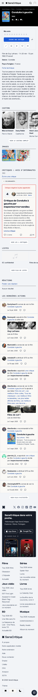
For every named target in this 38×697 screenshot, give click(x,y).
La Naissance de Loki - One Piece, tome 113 (8, 624)
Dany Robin (20, 131)
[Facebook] (18, 508)
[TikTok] (26, 508)
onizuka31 (11, 358)
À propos (5, 642)
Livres (23, 584)
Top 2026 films (7, 568)
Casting (6, 108)
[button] (34, 3)
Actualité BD (7, 630)
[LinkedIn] (30, 508)
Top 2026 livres (26, 589)
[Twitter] (14, 508)
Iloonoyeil (11, 317)
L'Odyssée (6, 575)
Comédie (19, 9)
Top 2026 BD (7, 616)
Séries (23, 563)
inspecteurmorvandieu (24, 193)
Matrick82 (11, 345)
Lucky (22, 574)
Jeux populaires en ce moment (9, 606)
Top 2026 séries (26, 567)
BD (3, 611)
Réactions (7, 280)
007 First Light (7, 594)
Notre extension (8, 650)
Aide (3, 653)
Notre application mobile (11, 646)
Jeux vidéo (8, 584)
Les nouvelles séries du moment (27, 578)
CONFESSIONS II (26, 621)
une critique (29, 371)
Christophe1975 (13, 484)
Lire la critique (9, 231)
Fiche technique (8, 68)
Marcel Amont (7, 131)
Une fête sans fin (8, 619)
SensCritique (6, 9)
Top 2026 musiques (27, 617)
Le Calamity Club (26, 593)
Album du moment (27, 629)
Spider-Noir (24, 571)
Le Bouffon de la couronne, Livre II (27, 598)
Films (12, 9)
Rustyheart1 (12, 304)
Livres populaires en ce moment (27, 605)
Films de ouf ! (20, 391)
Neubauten (11, 471)
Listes (5, 248)
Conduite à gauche (29, 9)
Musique (24, 611)
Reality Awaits (25, 625)
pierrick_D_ (11, 456)
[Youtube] (35, 508)
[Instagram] (22, 508)
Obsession (6, 572)
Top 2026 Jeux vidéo (8, 589)
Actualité (5, 579)
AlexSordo (11, 371)
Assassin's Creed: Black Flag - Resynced (9, 599)
